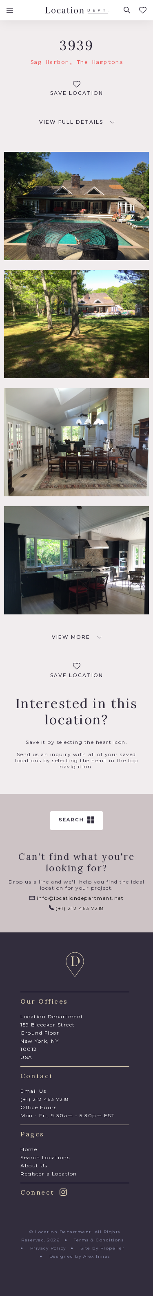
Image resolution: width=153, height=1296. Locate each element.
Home (28, 1149)
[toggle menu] (10, 10)
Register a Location (48, 1174)
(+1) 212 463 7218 (79, 908)
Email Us (33, 1091)
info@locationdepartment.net (79, 898)
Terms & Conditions (99, 1240)
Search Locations (45, 1157)
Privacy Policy (48, 1248)
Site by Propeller (102, 1248)
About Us (33, 1165)
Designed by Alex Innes (79, 1256)
